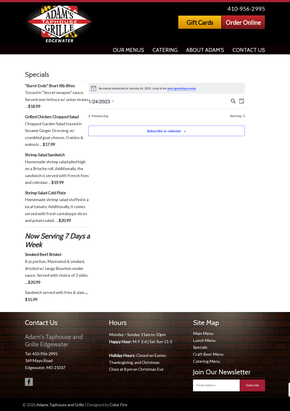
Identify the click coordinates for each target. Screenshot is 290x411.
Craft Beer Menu (208, 354)
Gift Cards (200, 22)
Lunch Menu (204, 340)
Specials (200, 347)
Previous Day (100, 116)
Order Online (243, 22)
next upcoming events (181, 88)
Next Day (236, 116)
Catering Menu (206, 361)
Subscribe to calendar (164, 131)
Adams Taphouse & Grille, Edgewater (60, 24)
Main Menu (203, 333)
